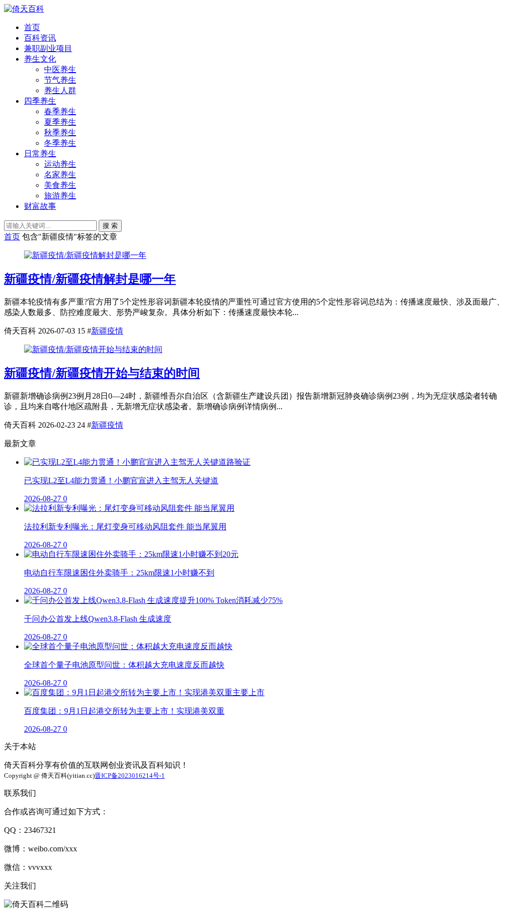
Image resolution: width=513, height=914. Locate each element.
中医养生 (60, 69)
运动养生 (60, 164)
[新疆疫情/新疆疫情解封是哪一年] (85, 255)
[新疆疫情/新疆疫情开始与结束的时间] (93, 349)
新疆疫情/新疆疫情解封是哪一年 (90, 278)
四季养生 (40, 101)
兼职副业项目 (48, 48)
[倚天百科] (24, 9)
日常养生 (40, 153)
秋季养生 (60, 132)
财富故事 (40, 206)
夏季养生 (60, 122)
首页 (32, 27)
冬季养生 (60, 143)
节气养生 (60, 80)
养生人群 (60, 90)
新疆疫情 (107, 331)
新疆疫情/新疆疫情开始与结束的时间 (102, 373)
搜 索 (110, 225)
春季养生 (60, 111)
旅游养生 (60, 195)
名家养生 (60, 174)
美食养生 (60, 185)
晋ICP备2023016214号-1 (130, 775)
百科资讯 (40, 38)
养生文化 (40, 59)
